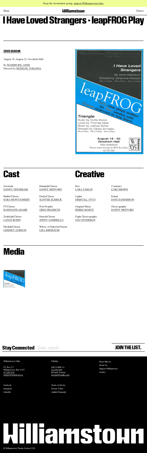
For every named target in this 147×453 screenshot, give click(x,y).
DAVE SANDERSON (122, 199)
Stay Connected (18, 347)
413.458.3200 (9, 372)
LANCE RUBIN (12, 219)
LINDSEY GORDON (14, 230)
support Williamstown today (88, 3)
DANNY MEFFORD (50, 189)
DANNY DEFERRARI (15, 189)
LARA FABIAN (84, 189)
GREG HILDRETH (49, 209)
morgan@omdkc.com (60, 375)
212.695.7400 (56, 370)
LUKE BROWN (119, 189)
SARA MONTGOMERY (16, 199)
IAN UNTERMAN (85, 219)
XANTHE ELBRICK (50, 199)
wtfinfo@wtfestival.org (13, 375)
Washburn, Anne (18, 65)
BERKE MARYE (84, 209)
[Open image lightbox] (23, 283)
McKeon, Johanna (28, 68)
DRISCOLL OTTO (85, 199)
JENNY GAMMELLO (51, 219)
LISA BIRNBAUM (49, 230)
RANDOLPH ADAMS (15, 209)
